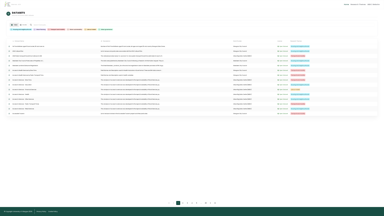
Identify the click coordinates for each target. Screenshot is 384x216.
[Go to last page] (215, 203)
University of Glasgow (20, 211)
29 (206, 203)
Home (346, 4)
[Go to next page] (210, 203)
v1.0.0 (19, 4)
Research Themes (358, 4)
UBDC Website (373, 4)
